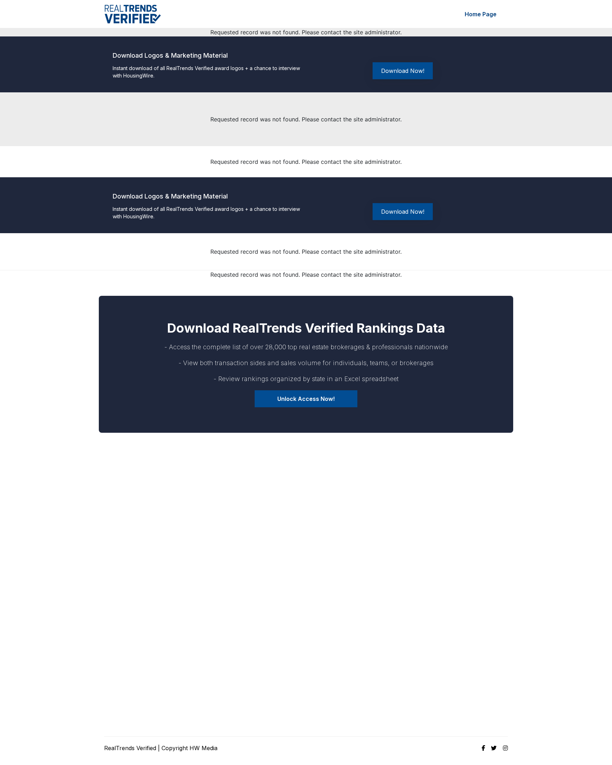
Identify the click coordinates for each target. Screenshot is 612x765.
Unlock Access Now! (306, 398)
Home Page (481, 14)
